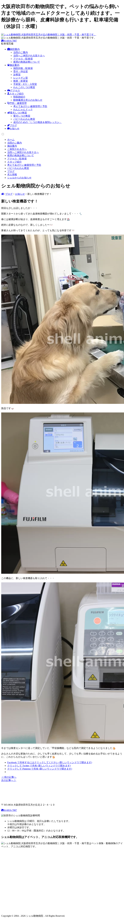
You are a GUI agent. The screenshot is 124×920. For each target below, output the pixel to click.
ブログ (13, 125)
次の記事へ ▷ (8, 780)
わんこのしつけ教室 (24, 87)
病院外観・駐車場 (23, 68)
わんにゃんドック (23, 109)
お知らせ (14, 128)
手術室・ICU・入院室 (25, 84)
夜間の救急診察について (26, 62)
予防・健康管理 (18, 103)
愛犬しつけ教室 (18, 112)
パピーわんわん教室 (24, 119)
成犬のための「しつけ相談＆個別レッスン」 (37, 122)
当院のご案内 (20, 52)
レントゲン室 (20, 77)
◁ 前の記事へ (8, 777)
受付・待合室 (20, 71)
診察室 (17, 74)
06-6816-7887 (10, 40)
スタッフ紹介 (16, 93)
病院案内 (15, 49)
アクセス (15, 90)
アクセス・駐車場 (23, 58)
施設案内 (14, 65)
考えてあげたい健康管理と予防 (30, 106)
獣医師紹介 (19, 97)
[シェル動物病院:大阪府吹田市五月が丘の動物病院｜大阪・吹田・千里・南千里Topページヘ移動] (2, 194)
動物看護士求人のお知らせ (27, 100)
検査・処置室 (20, 81)
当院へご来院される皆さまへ (29, 55)
